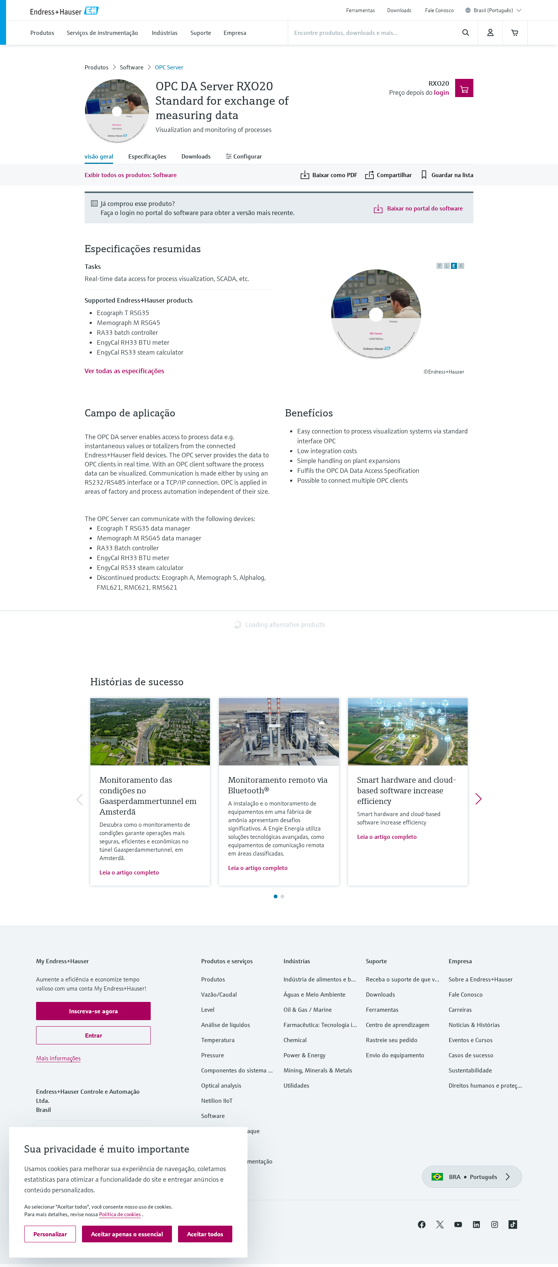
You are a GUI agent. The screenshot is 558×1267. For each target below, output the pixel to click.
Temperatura (218, 1040)
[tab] (103, 157)
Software (131, 67)
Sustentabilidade (470, 1070)
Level (207, 1009)
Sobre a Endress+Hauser (481, 979)
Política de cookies (120, 1214)
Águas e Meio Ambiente (314, 994)
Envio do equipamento (395, 1055)
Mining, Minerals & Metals (318, 1070)
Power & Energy (304, 1055)
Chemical (295, 1040)
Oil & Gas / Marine (308, 1009)
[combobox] (498, 10)
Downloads (399, 10)
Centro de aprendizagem (397, 1024)
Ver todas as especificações (124, 370)
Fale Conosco (439, 10)
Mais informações (58, 1058)
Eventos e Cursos (471, 1040)
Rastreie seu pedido (392, 1040)
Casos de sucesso (471, 1055)
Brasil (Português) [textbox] (493, 10)
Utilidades (296, 1085)
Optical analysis (221, 1085)
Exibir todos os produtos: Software (131, 175)
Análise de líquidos (225, 1024)
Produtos (97, 67)
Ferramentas (360, 10)
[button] (93, 1011)
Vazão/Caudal (219, 994)
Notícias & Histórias (474, 1024)
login (441, 92)
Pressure (212, 1055)
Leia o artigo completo (129, 872)
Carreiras (460, 1009)
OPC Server (169, 67)
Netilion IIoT (217, 1100)
